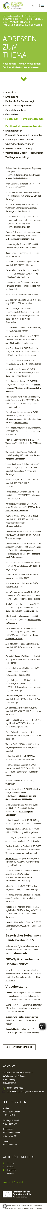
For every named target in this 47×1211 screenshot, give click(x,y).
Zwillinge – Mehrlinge (17, 157)
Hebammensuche (20, 953)
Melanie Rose (11, 168)
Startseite (28, 16)
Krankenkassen (13, 130)
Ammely (8, 992)
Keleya (8, 1005)
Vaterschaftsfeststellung (19, 148)
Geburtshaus (12, 114)
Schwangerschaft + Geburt (19, 19)
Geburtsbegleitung (15, 110)
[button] (33, 6)
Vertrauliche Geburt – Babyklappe (24, 152)
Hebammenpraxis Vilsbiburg (26, 611)
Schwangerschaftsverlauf (19, 139)
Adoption (10, 92)
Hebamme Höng (21, 422)
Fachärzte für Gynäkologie (20, 101)
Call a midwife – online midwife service (21, 1017)
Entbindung (11, 96)
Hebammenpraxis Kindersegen (21, 239)
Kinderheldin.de (12, 1029)
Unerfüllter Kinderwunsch (19, 143)
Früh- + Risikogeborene (18, 105)
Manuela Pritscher (12, 656)
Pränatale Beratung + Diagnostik (23, 135)
